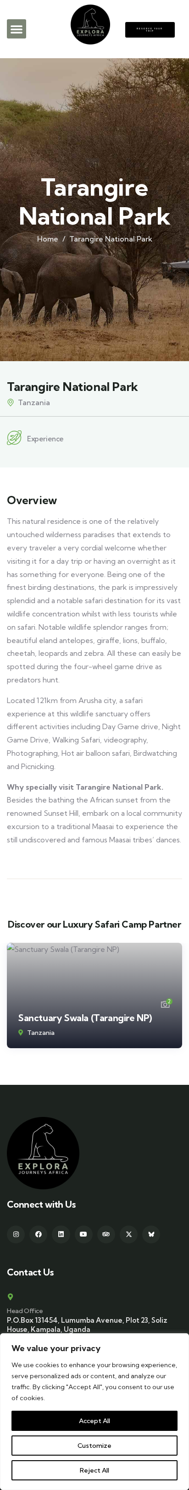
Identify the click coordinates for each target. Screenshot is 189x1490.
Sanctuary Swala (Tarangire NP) (85, 1017)
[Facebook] (38, 1234)
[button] (16, 28)
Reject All (94, 1470)
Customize (94, 1445)
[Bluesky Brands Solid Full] (151, 1234)
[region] (94, 1411)
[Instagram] (16, 1234)
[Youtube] (84, 1234)
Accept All (94, 1421)
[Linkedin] (61, 1234)
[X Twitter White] (129, 1234)
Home (47, 238)
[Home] (43, 1153)
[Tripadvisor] (106, 1234)
